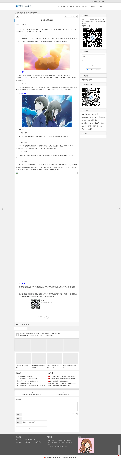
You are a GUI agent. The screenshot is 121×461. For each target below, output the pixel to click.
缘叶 (53, 333)
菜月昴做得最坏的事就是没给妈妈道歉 (60, 385)
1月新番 (88, 114)
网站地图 (64, 458)
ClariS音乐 (18, 442)
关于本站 (100, 6)
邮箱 (18, 418)
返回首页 (94, 1)
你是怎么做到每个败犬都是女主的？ (59, 381)
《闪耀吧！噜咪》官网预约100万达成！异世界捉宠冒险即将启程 (66, 378)
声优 (91, 117)
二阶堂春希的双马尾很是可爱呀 (25, 376)
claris (82, 114)
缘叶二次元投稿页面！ (87, 80)
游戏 (102, 123)
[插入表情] (73, 414)
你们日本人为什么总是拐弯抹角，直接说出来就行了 (63, 383)
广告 (91, 123)
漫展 (96, 120)
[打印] (65, 16)
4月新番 (89, 126)
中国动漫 (95, 126)
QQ (18, 422)
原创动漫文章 (64, 6)
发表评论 (71, 16)
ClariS (72, 6)
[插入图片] (76, 414)
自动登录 (90, 70)
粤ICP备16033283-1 (72, 458)
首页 (57, 6)
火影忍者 (90, 129)
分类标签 (103, 1)
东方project (102, 126)
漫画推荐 (97, 123)
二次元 (78, 6)
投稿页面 (93, 6)
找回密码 (97, 70)
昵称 (18, 414)
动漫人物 (102, 117)
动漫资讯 (94, 114)
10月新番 (83, 120)
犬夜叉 (83, 126)
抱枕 (99, 1)
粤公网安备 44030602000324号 (53, 458)
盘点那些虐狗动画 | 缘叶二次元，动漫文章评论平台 (40, 335)
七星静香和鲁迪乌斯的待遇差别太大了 (27, 378)
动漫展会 (27, 442)
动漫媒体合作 (85, 6)
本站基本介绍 (37, 442)
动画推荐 (90, 120)
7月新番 (83, 129)
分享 (53, 316)
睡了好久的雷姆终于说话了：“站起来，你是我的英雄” (31, 385)
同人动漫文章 (84, 117)
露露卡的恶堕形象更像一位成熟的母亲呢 (27, 381)
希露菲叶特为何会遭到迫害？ (24, 383)
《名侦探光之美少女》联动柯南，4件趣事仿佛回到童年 (64, 376)
